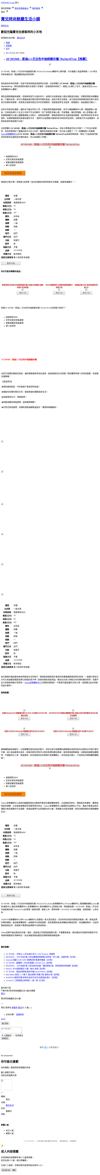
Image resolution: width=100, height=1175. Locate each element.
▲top (3, 1019)
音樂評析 (20, 1014)
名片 (8, 49)
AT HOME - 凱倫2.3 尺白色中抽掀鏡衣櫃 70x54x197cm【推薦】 (47, 59)
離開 (14, 1170)
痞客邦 (15, 1008)
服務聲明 (73, 1141)
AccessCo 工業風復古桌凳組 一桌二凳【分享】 (26, 980)
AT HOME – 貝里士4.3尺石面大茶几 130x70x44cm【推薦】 (31, 954)
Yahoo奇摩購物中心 (9, 134)
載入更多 (5, 1023)
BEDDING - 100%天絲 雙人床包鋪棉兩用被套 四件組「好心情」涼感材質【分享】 (41, 957)
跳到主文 (5, 26)
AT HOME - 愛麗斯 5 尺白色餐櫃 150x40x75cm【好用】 (29, 963)
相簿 (8, 43)
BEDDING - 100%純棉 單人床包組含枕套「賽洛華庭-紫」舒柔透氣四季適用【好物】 (42, 966)
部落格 (9, 46)
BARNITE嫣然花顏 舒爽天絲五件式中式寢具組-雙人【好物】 (32, 977)
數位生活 (21, 38)
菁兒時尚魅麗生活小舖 (20, 19)
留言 (20, 1008)
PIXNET (32, 1141)
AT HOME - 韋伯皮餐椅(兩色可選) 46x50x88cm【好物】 (29, 972)
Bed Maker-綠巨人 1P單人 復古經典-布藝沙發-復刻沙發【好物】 (33, 975)
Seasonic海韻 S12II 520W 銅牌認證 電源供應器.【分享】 (29, 960)
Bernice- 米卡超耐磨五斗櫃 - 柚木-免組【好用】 (26, 969)
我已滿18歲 (6, 1170)
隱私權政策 (64, 1141)
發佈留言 (5, 1038)
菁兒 (3, 994)
